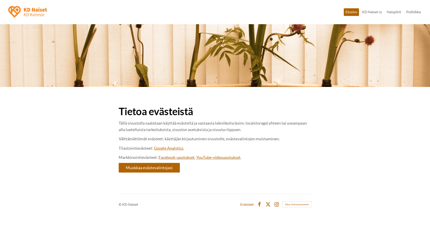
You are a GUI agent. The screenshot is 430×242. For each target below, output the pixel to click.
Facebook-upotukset (177, 157)
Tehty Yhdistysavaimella (297, 204)
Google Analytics (168, 148)
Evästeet (247, 204)
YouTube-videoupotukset (218, 157)
